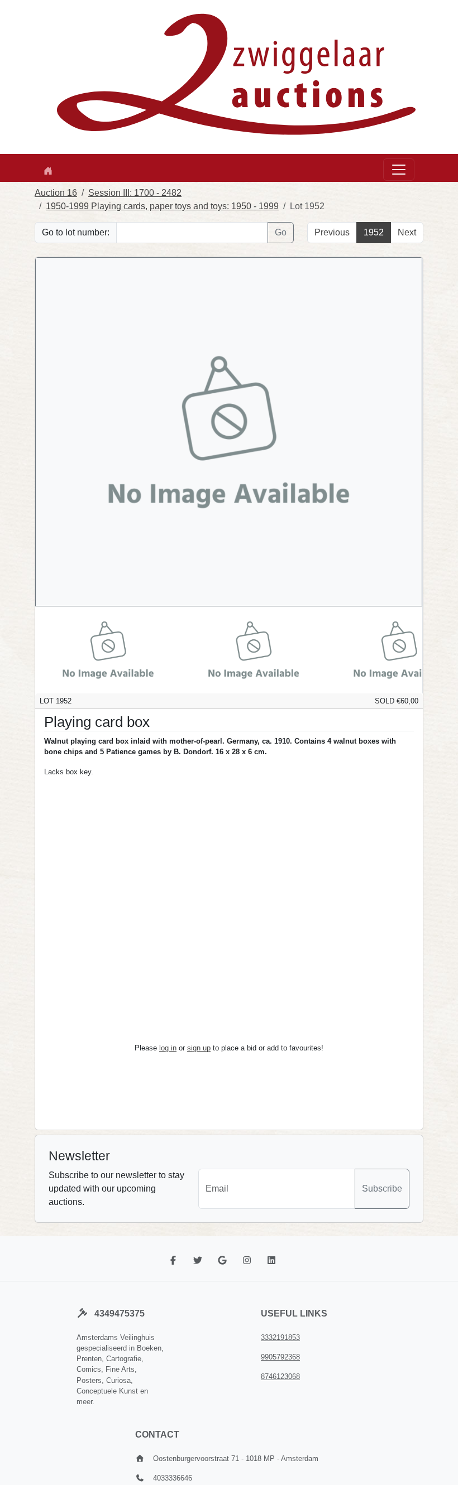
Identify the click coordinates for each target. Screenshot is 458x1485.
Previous (332, 232)
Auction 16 (56, 192)
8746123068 (280, 1376)
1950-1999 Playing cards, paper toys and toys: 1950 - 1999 (162, 206)
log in (167, 1048)
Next (407, 232)
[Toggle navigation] (398, 169)
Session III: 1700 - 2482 (135, 192)
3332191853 (280, 1337)
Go (281, 232)
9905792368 (280, 1357)
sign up (199, 1048)
